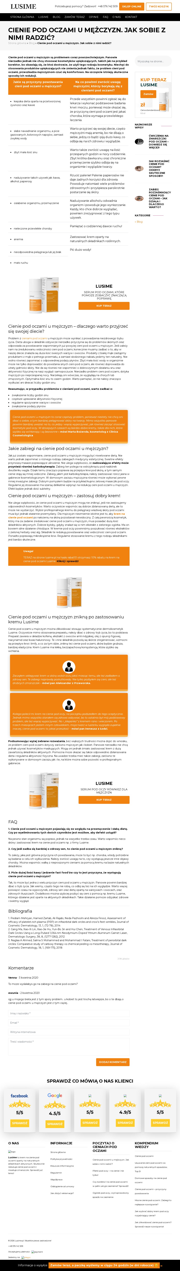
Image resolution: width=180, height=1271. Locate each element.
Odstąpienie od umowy (62, 1186)
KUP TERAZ (104, 305)
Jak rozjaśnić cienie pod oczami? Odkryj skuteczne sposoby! (159, 169)
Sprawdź (19, 1123)
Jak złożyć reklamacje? (62, 1193)
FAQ (105, 17)
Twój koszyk (159, 6)
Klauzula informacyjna (62, 1166)
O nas (116, 17)
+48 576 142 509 (108, 6)
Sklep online (131, 6)
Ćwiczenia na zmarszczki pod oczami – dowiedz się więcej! (159, 141)
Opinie (94, 17)
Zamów (148, 94)
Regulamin (56, 1172)
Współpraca (56, 1179)
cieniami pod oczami (34, 338)
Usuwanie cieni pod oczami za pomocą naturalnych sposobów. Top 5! (151, 1167)
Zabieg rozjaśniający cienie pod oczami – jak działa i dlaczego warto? (160, 198)
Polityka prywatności (61, 1159)
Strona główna (22, 17)
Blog (56, 17)
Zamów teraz (75, 17)
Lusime (43, 17)
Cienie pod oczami (144, 1156)
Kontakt (131, 17)
